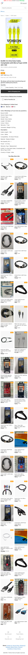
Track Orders (19, 634)
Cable (7, 15)
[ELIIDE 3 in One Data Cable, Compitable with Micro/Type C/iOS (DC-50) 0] (14, 38)
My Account (8, 634)
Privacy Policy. (17, 648)
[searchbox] (14, 8)
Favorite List (8, 639)
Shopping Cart (20, 639)
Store (2, 15)
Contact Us (9, 645)
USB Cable (13, 15)
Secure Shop (16, 645)
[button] (9, 99)
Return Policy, (14, 647)
